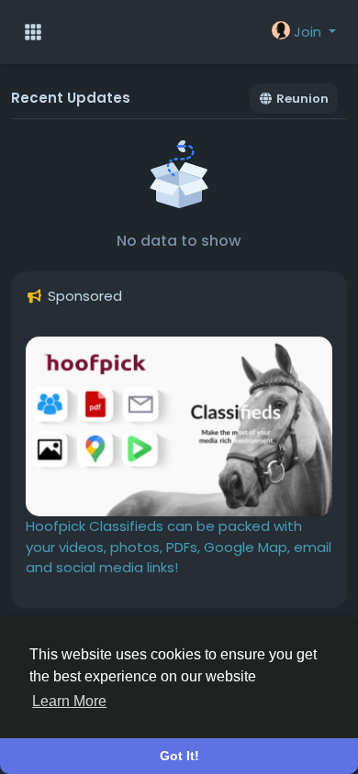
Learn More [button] (69, 701)
